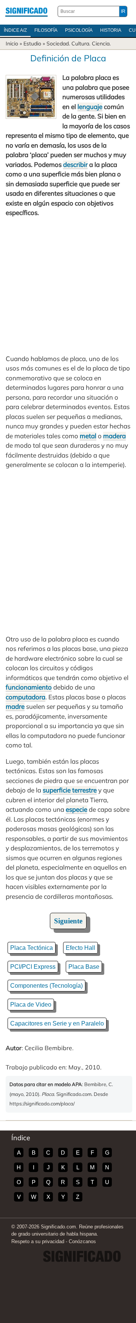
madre (15, 706)
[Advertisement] (68, 285)
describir (75, 164)
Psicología (79, 30)
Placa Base (83, 966)
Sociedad (57, 43)
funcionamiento (29, 687)
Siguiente (68, 921)
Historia (110, 30)
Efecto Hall (80, 948)
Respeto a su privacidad (37, 1241)
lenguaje (89, 107)
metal (88, 436)
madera (114, 436)
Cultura (80, 43)
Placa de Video (30, 1004)
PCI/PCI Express (33, 966)
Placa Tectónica (31, 948)
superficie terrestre (70, 790)
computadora (25, 697)
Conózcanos (82, 1241)
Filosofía (45, 30)
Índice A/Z (15, 30)
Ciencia (101, 43)
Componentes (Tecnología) (46, 985)
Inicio (12, 43)
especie (76, 809)
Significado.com (26, 11)
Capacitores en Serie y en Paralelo (57, 1023)
